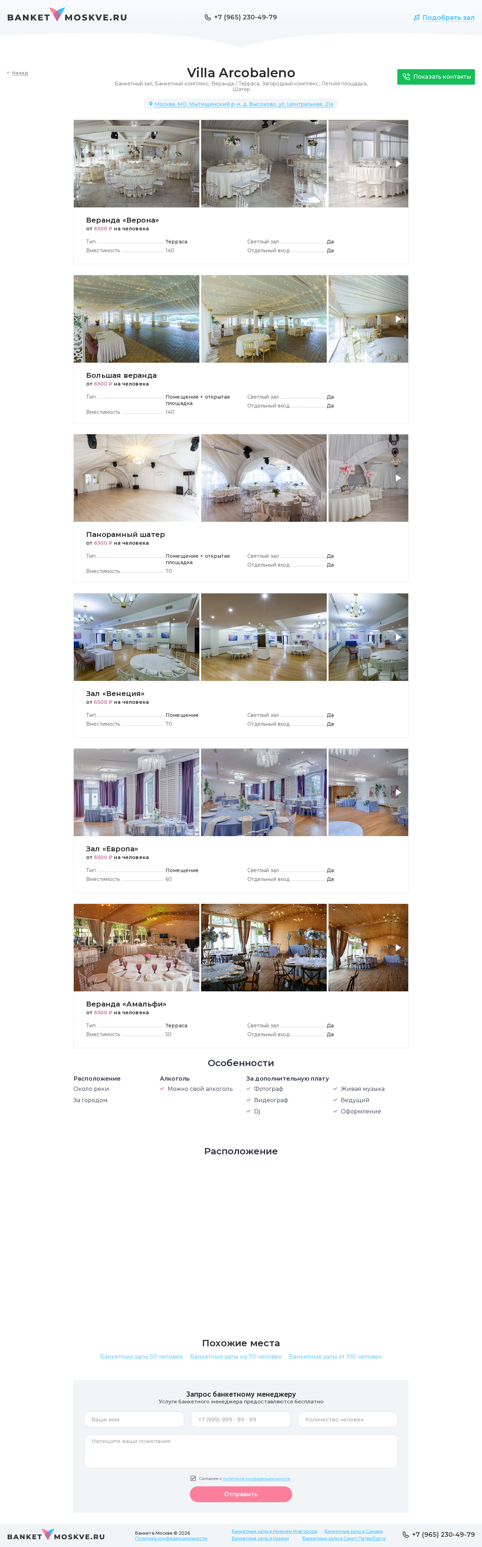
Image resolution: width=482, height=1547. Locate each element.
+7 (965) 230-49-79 (245, 17)
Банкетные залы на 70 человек (236, 1356)
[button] (400, 168)
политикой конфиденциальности (256, 1478)
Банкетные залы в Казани (260, 1538)
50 (168, 1034)
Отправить (241, 1494)
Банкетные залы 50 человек (141, 1356)
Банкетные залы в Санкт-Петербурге (344, 1538)
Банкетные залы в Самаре (354, 1531)
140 (169, 250)
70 (168, 571)
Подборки (381, 18)
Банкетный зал (133, 83)
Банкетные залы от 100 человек (335, 1356)
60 (168, 879)
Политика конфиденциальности (171, 1538)
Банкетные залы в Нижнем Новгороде (275, 1531)
